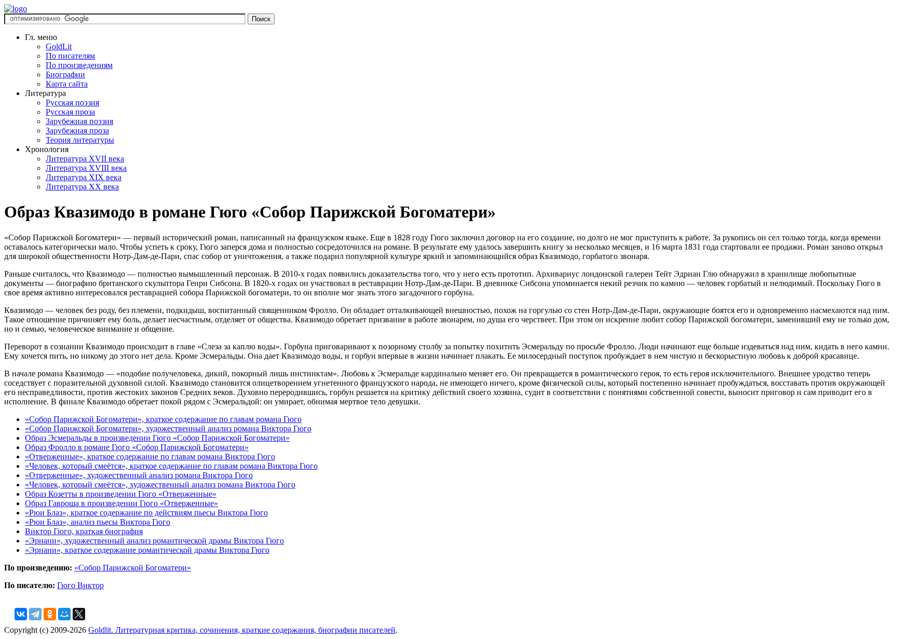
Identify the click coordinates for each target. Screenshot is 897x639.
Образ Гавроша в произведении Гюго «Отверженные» (121, 503)
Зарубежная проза (77, 130)
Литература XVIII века (86, 168)
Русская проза (70, 111)
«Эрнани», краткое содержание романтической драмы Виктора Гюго (147, 550)
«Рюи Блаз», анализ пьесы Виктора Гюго (97, 522)
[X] (79, 614)
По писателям (70, 55)
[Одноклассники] (50, 614)
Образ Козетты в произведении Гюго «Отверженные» (120, 494)
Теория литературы (80, 139)
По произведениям (79, 65)
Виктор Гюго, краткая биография (84, 531)
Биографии (65, 74)
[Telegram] (35, 614)
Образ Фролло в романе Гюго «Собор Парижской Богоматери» (137, 447)
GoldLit (59, 46)
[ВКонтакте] (21, 614)
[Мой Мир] (64, 614)
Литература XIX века (83, 177)
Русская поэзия (72, 102)
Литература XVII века (85, 158)
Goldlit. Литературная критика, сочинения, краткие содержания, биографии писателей (242, 630)
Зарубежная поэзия (79, 121)
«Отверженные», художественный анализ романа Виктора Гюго (139, 475)
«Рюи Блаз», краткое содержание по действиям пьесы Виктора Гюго (146, 512)
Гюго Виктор (80, 585)
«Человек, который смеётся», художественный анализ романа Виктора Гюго (160, 484)
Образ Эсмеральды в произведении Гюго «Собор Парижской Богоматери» (157, 437)
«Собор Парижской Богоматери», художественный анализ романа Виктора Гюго (168, 428)
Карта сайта (67, 83)
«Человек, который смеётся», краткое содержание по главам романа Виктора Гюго (171, 465)
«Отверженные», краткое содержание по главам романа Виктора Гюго (150, 456)
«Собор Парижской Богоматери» (132, 567)
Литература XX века (82, 186)
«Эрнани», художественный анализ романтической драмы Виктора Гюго (154, 540)
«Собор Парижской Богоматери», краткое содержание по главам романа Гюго (163, 419)
